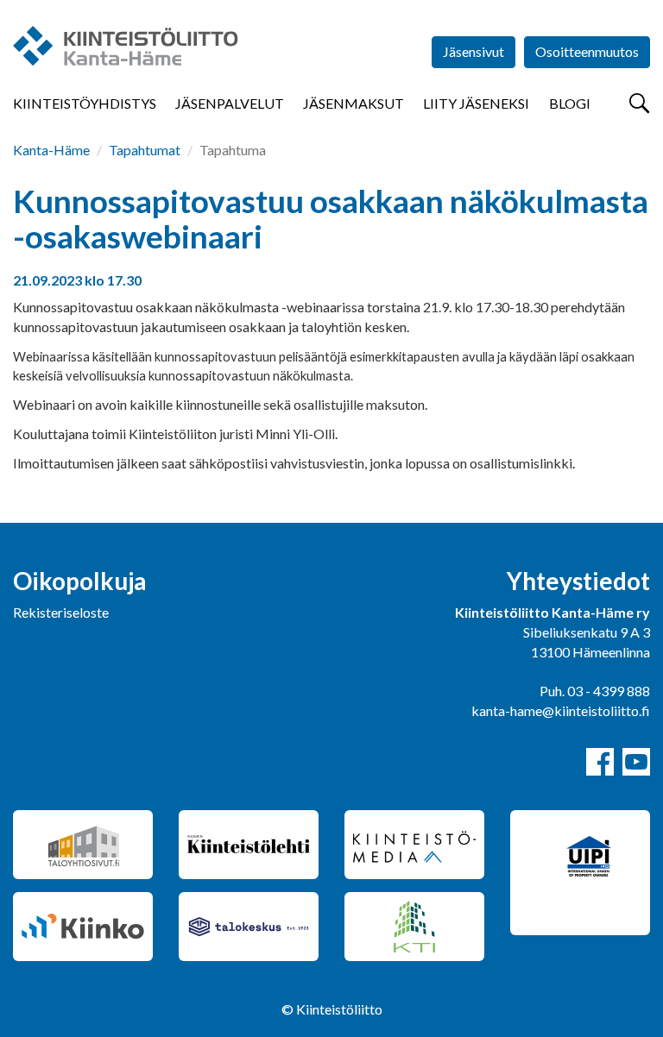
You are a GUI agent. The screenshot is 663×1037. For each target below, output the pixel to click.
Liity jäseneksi (476, 103)
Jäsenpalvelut (229, 103)
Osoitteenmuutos (587, 51)
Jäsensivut (473, 51)
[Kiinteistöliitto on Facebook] (600, 762)
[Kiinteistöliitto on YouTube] (636, 762)
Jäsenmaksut (353, 103)
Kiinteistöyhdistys (84, 103)
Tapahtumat (144, 149)
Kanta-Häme (51, 149)
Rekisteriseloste (61, 612)
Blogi (569, 103)
